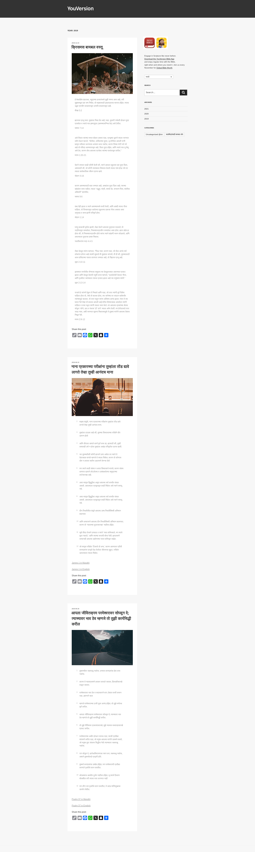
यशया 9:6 (78, 196)
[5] (78, 451)
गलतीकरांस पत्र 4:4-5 (84, 241)
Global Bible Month (164, 68)
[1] (78, 667)
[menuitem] (158, 77)
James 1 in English (81, 569)
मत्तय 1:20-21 (80, 155)
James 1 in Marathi (81, 563)
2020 (146, 114)
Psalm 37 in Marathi (81, 799)
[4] (78, 440)
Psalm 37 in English (81, 805)
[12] (79, 543)
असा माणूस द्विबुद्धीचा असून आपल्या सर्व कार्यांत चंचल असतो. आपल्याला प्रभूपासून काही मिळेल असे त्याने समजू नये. (100, 485)
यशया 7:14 (79, 128)
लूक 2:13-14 (80, 283)
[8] (78, 479)
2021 (146, 109)
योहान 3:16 (79, 176)
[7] (78, 733)
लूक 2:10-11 (80, 262)
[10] (79, 518)
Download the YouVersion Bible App (159, 59)
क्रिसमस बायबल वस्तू (87, 47)
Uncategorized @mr (154, 134)
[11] (79, 529)
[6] (78, 465)
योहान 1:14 (79, 217)
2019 (146, 119)
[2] (78, 418)
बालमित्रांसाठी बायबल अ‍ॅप (174, 134)
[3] (78, 429)
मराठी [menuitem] (147, 77)
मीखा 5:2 (78, 110)
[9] (78, 507)
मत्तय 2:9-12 (80, 319)
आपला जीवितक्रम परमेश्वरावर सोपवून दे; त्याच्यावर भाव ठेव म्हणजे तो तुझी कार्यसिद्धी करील (101, 618)
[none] (158, 77)
